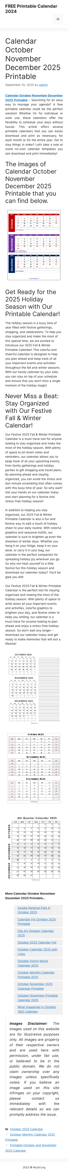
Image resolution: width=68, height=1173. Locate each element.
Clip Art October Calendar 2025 (36, 933)
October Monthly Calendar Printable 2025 (36, 975)
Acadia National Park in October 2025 (34, 910)
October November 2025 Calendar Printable (35, 986)
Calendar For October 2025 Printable (37, 922)
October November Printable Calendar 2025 (38, 998)
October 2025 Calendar (26, 1129)
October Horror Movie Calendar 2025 (33, 963)
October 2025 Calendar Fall (37, 942)
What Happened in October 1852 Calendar (37, 1009)
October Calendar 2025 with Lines (37, 952)
